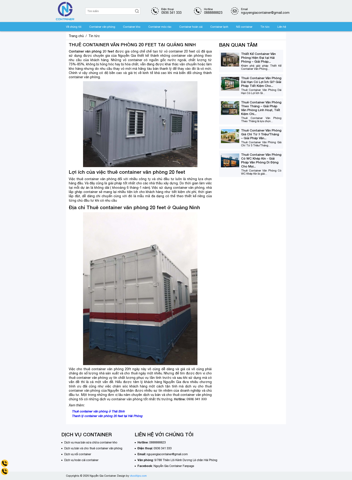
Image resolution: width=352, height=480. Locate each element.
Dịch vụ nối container (77, 454)
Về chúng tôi (73, 26)
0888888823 (213, 13)
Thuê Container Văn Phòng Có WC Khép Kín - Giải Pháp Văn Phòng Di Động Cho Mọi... (261, 160)
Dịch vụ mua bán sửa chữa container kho (90, 442)
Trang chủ (76, 36)
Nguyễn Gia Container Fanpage (173, 466)
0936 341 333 (171, 13)
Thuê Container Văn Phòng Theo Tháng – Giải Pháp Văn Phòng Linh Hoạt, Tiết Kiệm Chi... (261, 108)
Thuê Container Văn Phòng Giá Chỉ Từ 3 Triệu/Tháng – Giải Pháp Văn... (261, 134)
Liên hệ (281, 26)
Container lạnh (219, 26)
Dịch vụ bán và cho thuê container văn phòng (93, 448)
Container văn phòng (102, 26)
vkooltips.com (138, 475)
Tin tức (265, 26)
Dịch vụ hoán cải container (81, 460)
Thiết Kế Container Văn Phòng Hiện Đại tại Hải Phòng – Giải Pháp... (258, 57)
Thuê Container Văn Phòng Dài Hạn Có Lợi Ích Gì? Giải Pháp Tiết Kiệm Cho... (261, 82)
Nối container (244, 26)
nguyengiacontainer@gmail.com (167, 454)
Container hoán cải (191, 26)
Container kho (131, 26)
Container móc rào (159, 26)
